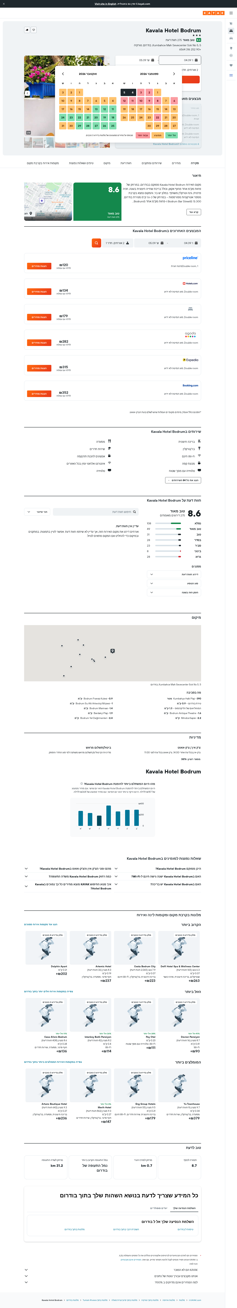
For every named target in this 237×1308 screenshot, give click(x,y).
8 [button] (157, 100)
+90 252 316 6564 (190, 49)
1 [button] (157, 92)
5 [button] (124, 92)
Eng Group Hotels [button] (145, 1103)
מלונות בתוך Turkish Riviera (95, 1300)
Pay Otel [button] (150, 1036)
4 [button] (132, 92)
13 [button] (174, 109)
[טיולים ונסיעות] (231, 65)
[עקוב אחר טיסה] (231, 55)
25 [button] (132, 117)
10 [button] (140, 100)
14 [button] (166, 109)
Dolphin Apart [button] (59, 966)
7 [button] (166, 100)
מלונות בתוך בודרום (75, 1229)
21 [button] (166, 117)
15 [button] (157, 109)
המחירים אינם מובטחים (131, 1259)
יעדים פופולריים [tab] (158, 1208)
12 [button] (124, 100)
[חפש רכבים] (231, 38)
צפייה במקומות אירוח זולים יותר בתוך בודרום (48, 991)
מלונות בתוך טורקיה (149, 1300)
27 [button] (174, 125)
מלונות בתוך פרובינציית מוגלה (124, 1300)
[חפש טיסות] (231, 23)
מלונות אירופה (169, 1300)
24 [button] (140, 117)
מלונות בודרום (72, 1300)
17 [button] (141, 109)
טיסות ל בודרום (185, 1229)
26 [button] (124, 117)
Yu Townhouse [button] (192, 1103)
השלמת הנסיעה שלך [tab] (184, 1208)
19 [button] (124, 109)
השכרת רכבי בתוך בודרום (126, 1229)
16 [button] (149, 109)
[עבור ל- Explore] (231, 48)
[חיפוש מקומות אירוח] (231, 30)
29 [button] (157, 125)
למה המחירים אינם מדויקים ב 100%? (176, 1282)
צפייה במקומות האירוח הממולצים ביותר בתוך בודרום (53, 1061)
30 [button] (149, 125)
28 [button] (165, 125)
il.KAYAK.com (195, 1300)
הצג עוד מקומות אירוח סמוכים (40, 924)
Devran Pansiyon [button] (190, 1036)
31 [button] (63, 125)
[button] (4, 4)
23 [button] (149, 117)
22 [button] (157, 117)
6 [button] (174, 100)
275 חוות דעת (174, 40)
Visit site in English (105, 3)
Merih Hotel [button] (104, 1107)
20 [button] (174, 117)
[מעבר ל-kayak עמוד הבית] (214, 13)
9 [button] (149, 100)
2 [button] (149, 92)
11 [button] (133, 100)
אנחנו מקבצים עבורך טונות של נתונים (176, 1276)
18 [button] (132, 109)
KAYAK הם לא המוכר (186, 1270)
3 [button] (141, 92)
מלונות (182, 1300)
